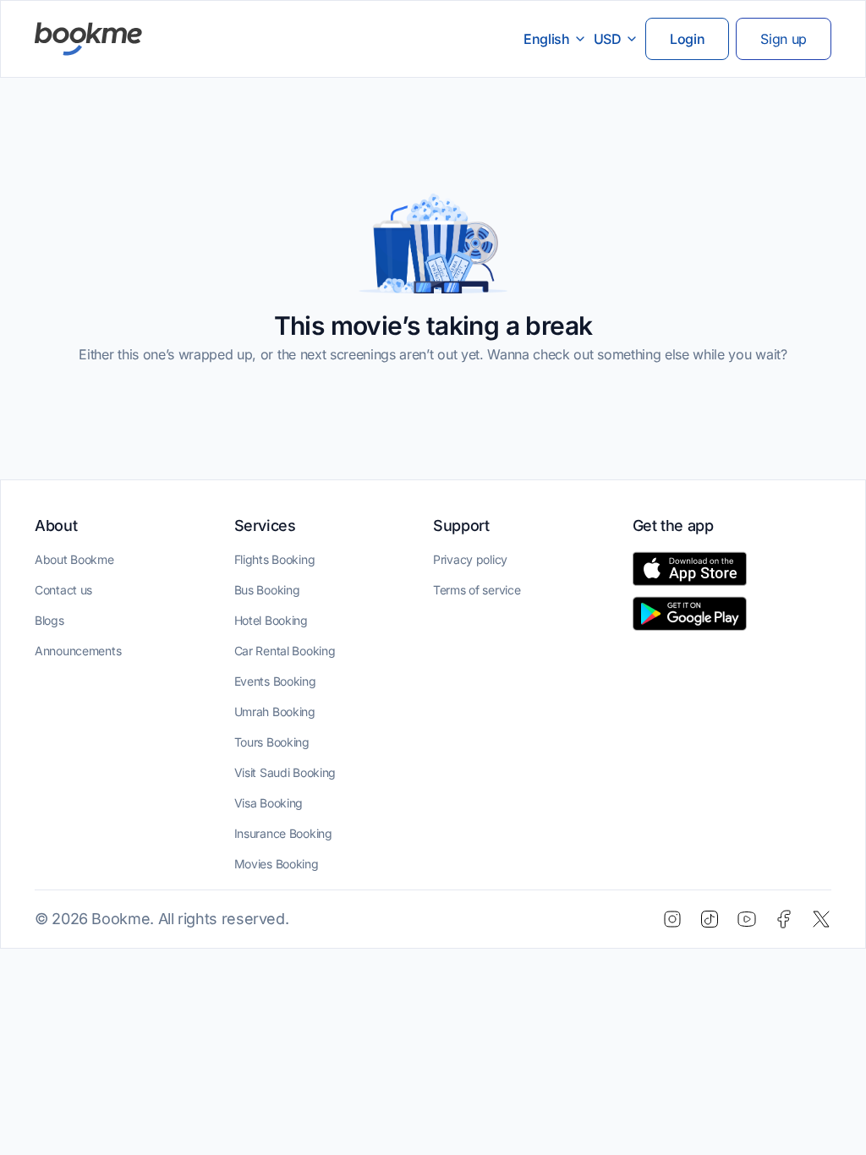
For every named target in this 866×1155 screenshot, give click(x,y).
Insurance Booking (283, 833)
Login (687, 38)
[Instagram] (672, 919)
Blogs (49, 620)
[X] (821, 919)
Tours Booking (272, 742)
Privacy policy (470, 559)
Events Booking (275, 681)
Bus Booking (267, 590)
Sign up (783, 38)
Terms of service (477, 590)
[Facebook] (784, 919)
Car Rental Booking (285, 650)
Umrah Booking (274, 711)
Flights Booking (274, 559)
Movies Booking (276, 864)
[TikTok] (709, 919)
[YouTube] (747, 919)
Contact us (63, 590)
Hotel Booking (271, 620)
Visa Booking (269, 803)
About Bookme (74, 559)
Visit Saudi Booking (285, 772)
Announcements (78, 650)
